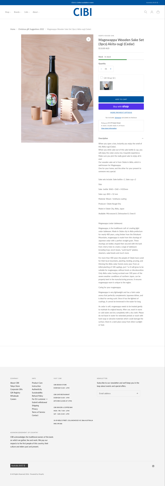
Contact (35, 415)
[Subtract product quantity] (101, 69)
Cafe (26, 12)
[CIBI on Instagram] (153, 466)
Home (12, 29)
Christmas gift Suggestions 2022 (31, 29)
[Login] (152, 12)
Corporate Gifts (16, 389)
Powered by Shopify (37, 474)
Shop (7, 12)
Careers (13, 399)
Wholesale (14, 396)
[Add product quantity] (110, 69)
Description (103, 138)
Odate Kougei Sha (106, 35)
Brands (17, 12)
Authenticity (37, 389)
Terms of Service (38, 412)
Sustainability (37, 393)
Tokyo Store (15, 386)
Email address (104, 390)
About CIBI (14, 383)
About (35, 12)
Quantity (102, 63)
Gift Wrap (110, 78)
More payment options (121, 112)
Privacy (35, 409)
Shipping (118, 118)
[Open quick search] (145, 12)
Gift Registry (15, 393)
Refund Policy (37, 396)
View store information (109, 128)
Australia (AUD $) (152, 2)
